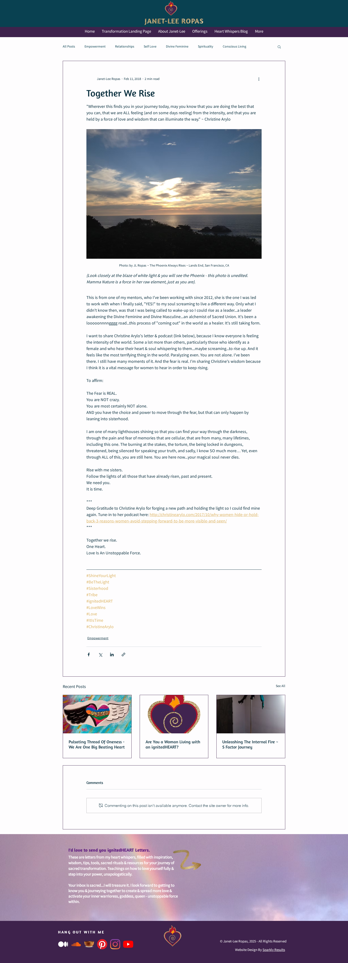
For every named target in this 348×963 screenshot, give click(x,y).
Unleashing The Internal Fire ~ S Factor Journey (250, 744)
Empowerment (95, 47)
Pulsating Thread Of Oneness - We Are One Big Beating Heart (97, 744)
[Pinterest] (102, 944)
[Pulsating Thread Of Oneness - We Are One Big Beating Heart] (97, 714)
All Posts (69, 47)
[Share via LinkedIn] (112, 654)
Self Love (150, 47)
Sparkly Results (274, 950)
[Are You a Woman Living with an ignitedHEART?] (174, 714)
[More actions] (259, 79)
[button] (279, 46)
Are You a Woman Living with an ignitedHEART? (173, 744)
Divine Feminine (177, 47)
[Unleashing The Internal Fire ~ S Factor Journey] (251, 714)
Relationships (124, 47)
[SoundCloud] (76, 944)
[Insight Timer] (89, 944)
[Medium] (63, 944)
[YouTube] (128, 944)
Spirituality (205, 47)
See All (280, 686)
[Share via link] (123, 654)
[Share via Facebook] (88, 654)
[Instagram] (115, 944)
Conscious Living (234, 47)
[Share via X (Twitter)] (100, 654)
